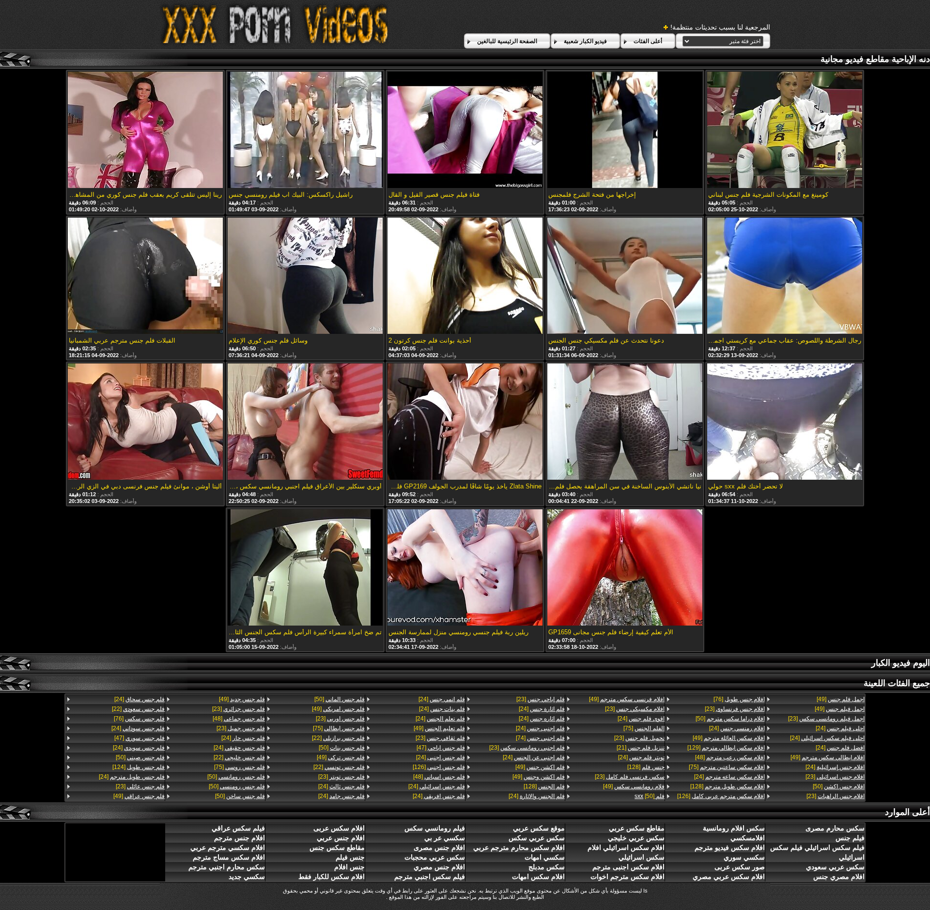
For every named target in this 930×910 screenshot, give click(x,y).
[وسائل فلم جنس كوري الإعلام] (305, 276)
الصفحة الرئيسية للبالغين (507, 41)
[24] (840, 728)
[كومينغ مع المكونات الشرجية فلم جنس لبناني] (784, 130)
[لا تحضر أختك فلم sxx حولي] (784, 422)
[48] (729, 757)
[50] (839, 786)
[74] (540, 738)
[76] (738, 699)
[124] (138, 767)
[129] (725, 747)
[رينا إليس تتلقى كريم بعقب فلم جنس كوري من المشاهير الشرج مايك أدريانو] (145, 130)
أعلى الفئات (648, 41)
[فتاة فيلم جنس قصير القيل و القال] (465, 130)
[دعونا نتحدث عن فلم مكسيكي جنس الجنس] (624, 276)
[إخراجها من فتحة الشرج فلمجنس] (624, 130)
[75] (726, 767)
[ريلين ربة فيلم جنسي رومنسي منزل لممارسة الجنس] (465, 568)
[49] (841, 699)
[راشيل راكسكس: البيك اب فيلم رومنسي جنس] (305, 130)
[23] (826, 718)
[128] (727, 786)
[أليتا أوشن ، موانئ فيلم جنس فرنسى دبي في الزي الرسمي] (145, 422)
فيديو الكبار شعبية (585, 41)
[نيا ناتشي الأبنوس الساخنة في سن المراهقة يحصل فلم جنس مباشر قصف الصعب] (624, 422)
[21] (641, 747)
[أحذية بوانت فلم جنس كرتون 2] (465, 276)
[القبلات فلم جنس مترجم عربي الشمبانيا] (145, 276)
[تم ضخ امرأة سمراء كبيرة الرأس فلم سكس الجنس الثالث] (305, 568)
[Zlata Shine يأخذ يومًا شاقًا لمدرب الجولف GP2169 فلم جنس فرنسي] (465, 422)
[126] (720, 796)
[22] (338, 738)
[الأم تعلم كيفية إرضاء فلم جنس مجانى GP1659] (624, 568)
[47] (441, 747)
